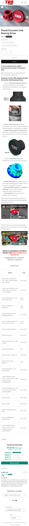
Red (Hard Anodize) (9, 43)
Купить (14, 61)
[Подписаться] (24, 495)
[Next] (27, 17)
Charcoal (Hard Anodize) (10, 46)
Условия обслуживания (15, 524)
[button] (3, 2)
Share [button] (4, 439)
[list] (14, 17)
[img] (4, 472)
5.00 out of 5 (18, 447)
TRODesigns (9, 522)
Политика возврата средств (20, 522)
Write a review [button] (14, 463)
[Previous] (2, 17)
